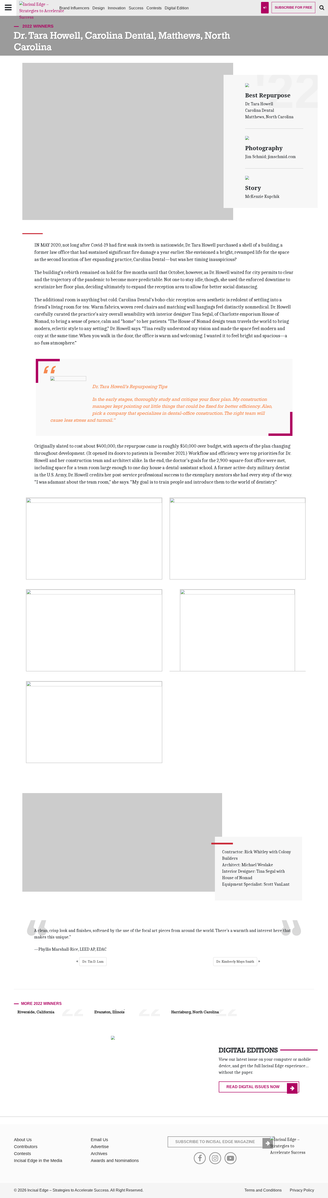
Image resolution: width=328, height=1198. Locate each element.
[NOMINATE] (265, 7)
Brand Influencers (74, 8)
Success (136, 8)
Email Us (99, 1139)
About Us (23, 1139)
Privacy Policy (302, 1190)
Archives (99, 1153)
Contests (154, 8)
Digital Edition (177, 8)
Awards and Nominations (115, 1160)
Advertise (100, 1146)
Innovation (117, 8)
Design (98, 8)
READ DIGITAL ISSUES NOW (252, 1087)
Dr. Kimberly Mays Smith (235, 961)
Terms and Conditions (263, 1190)
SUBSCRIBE (215, 1142)
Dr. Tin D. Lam (92, 961)
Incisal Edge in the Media (38, 1160)
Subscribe (293, 7)
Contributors (25, 1146)
